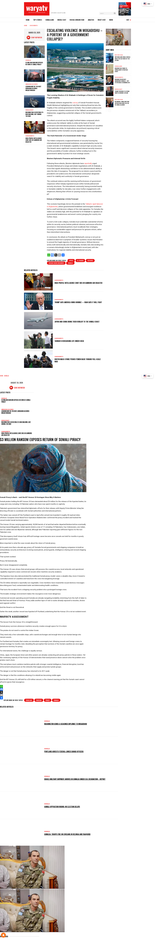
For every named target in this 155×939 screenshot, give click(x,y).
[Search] (114, 13)
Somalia (28, 60)
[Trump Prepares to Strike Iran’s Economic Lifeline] (109, 91)
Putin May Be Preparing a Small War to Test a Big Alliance (124, 11)
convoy (75, 103)
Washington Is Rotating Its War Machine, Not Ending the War (34, 114)
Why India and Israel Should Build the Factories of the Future (122, 58)
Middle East (29, 110)
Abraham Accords (31, 84)
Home (25, 25)
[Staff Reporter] (29, 37)
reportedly (88, 163)
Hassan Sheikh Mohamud (56, 263)
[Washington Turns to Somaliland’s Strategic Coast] (109, 69)
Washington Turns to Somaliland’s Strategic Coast (121, 69)
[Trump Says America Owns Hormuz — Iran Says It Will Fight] (38, 301)
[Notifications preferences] (3, 935)
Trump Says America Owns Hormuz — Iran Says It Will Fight (78, 302)
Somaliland (118, 66)
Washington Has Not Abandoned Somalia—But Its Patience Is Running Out (122, 80)
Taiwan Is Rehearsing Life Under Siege (69, 341)
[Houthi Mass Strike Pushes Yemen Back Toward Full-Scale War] (38, 359)
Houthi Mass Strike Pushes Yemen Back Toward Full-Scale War (78, 360)
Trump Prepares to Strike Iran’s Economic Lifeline (122, 92)
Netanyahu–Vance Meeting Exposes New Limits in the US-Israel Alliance (122, 103)
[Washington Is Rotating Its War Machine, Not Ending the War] (34, 101)
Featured (90, 260)
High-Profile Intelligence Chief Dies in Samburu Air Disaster (33, 140)
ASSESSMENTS (34, 25)
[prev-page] (107, 110)
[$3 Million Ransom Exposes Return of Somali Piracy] (34, 51)
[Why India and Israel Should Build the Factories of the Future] (109, 58)
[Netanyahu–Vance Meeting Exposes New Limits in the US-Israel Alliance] (109, 102)
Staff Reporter (36, 37)
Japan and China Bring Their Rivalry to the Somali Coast (77, 321)
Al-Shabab (80, 260)
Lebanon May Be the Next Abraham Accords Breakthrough (33, 88)
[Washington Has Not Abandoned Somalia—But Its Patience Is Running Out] (109, 80)
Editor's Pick (119, 99)
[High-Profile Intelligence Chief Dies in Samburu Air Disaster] (34, 127)
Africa (71, 260)
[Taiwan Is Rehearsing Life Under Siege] (38, 340)
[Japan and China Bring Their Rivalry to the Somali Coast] (38, 320)
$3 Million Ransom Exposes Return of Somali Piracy (34, 64)
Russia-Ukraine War (124, 6)
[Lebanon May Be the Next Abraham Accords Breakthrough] (34, 75)
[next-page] (110, 110)
